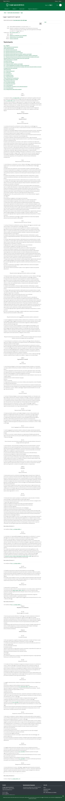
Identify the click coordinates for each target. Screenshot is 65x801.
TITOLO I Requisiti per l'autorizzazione (11, 47)
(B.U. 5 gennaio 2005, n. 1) (15, 32)
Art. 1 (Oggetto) (7, 45)
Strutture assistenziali (14, 38)
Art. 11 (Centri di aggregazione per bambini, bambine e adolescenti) (16, 65)
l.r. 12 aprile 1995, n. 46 (10, 100)
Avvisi (44, 787)
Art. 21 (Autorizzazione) (8, 85)
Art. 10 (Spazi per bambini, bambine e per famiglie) (13, 64)
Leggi (45, 22)
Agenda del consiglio (46, 789)
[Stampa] (40, 24)
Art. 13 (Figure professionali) (9, 71)
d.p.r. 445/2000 (15, 702)
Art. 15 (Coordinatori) (8, 74)
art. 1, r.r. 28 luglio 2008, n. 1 (16, 529)
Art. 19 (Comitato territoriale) (9, 82)
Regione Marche (6, 1)
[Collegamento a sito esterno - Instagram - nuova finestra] (51, 5)
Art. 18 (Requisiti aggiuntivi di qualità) (11, 79)
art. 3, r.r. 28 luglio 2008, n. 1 (16, 604)
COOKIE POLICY (58, 797)
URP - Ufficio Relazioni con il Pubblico (49, 792)
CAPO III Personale (7, 69)
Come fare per (45, 790)
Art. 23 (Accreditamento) (8, 88)
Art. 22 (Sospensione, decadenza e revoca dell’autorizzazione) (15, 86)
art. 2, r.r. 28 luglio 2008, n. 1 (16, 563)
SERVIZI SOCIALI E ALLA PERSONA (16, 37)
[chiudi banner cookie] (63, 796)
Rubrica (56, 1)
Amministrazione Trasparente (29, 785)
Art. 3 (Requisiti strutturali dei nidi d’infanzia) (12, 51)
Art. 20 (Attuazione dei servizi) (9, 83)
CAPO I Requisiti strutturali (9, 48)
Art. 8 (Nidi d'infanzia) (8, 61)
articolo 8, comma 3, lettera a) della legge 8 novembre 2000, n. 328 (18, 556)
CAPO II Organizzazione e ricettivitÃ (10, 59)
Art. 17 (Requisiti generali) (9, 76)
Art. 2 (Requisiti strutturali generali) (10, 50)
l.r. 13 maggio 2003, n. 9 (16, 98)
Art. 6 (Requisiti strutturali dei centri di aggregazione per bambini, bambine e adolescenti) (20, 55)
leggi (22, 12)
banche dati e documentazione (13, 12)
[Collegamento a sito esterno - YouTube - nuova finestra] (50, 5)
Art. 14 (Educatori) (7, 72)
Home (5, 12)
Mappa (60, 1)
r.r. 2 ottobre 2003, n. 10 (15, 778)
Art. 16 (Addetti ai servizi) (8, 75)
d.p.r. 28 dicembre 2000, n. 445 (24, 686)
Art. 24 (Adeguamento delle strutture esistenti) (13, 89)
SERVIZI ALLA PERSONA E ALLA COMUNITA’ (18, 35)
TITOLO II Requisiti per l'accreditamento (11, 78)
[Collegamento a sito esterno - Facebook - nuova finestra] (49, 5)
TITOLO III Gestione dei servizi (9, 81)
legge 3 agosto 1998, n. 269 (18, 590)
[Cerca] (60, 5)
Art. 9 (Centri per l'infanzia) (9, 62)
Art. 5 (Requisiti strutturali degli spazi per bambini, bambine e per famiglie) (18, 54)
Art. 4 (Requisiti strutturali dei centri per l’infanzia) (13, 52)
